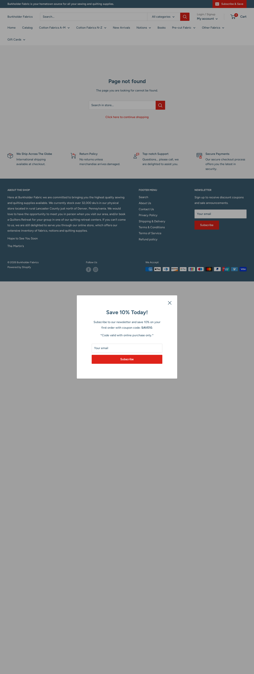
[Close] (170, 302)
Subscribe (127, 359)
